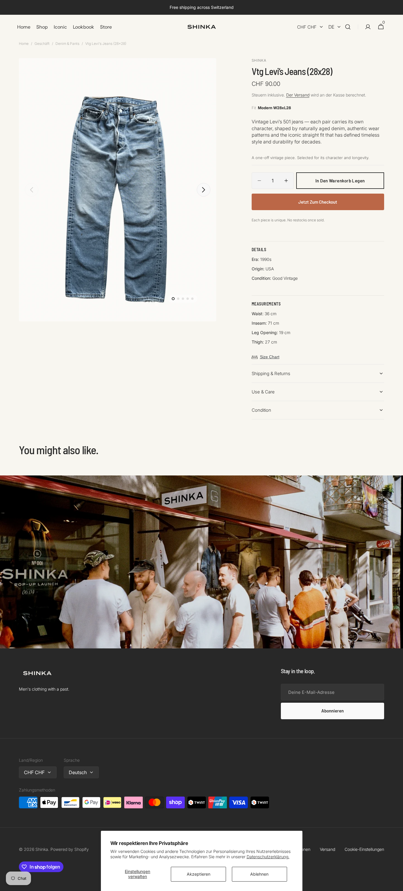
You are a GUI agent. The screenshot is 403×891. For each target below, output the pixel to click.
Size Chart (269, 356)
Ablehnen (259, 874)
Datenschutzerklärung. (268, 856)
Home (24, 43)
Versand (327, 849)
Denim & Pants (67, 43)
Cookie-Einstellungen (364, 849)
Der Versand (297, 94)
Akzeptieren (198, 874)
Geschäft (42, 43)
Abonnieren (332, 710)
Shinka (41, 849)
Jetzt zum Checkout (317, 202)
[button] (347, 27)
